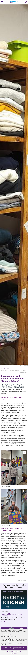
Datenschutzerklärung (6, 634)
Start (2, 368)
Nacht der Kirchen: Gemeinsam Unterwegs (12, 615)
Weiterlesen (4, 622)
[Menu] (2, 2)
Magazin (6, 368)
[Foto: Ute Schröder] (14, 467)
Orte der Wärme (4, 611)
